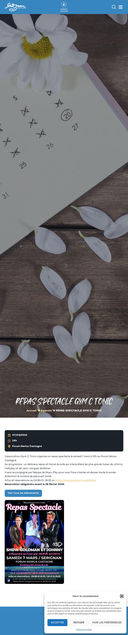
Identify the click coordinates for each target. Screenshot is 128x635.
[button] (121, 596)
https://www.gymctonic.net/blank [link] (75, 480)
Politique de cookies (84, 629)
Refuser (79, 622)
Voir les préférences (107, 622)
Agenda (46, 410)
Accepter (57, 622)
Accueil (31, 410)
